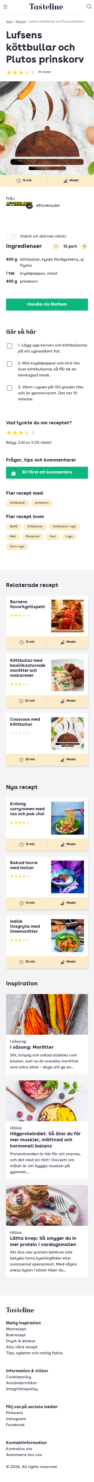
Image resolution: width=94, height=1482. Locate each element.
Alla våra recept (22, 1347)
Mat (13, 536)
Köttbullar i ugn (64, 526)
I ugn (69, 536)
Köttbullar (35, 526)
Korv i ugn (17, 546)
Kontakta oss (19, 1449)
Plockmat (33, 536)
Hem (9, 21)
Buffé (14, 526)
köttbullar (17, 502)
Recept (21, 21)
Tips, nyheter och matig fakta (34, 1353)
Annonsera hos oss (24, 1455)
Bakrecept (16, 1335)
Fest (53, 536)
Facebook (15, 1425)
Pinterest (14, 1413)
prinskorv (42, 502)
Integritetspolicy (22, 1389)
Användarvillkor (21, 1383)
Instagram (16, 1419)
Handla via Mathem (47, 305)
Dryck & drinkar (21, 1341)
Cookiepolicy (18, 1377)
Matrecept (16, 1329)
